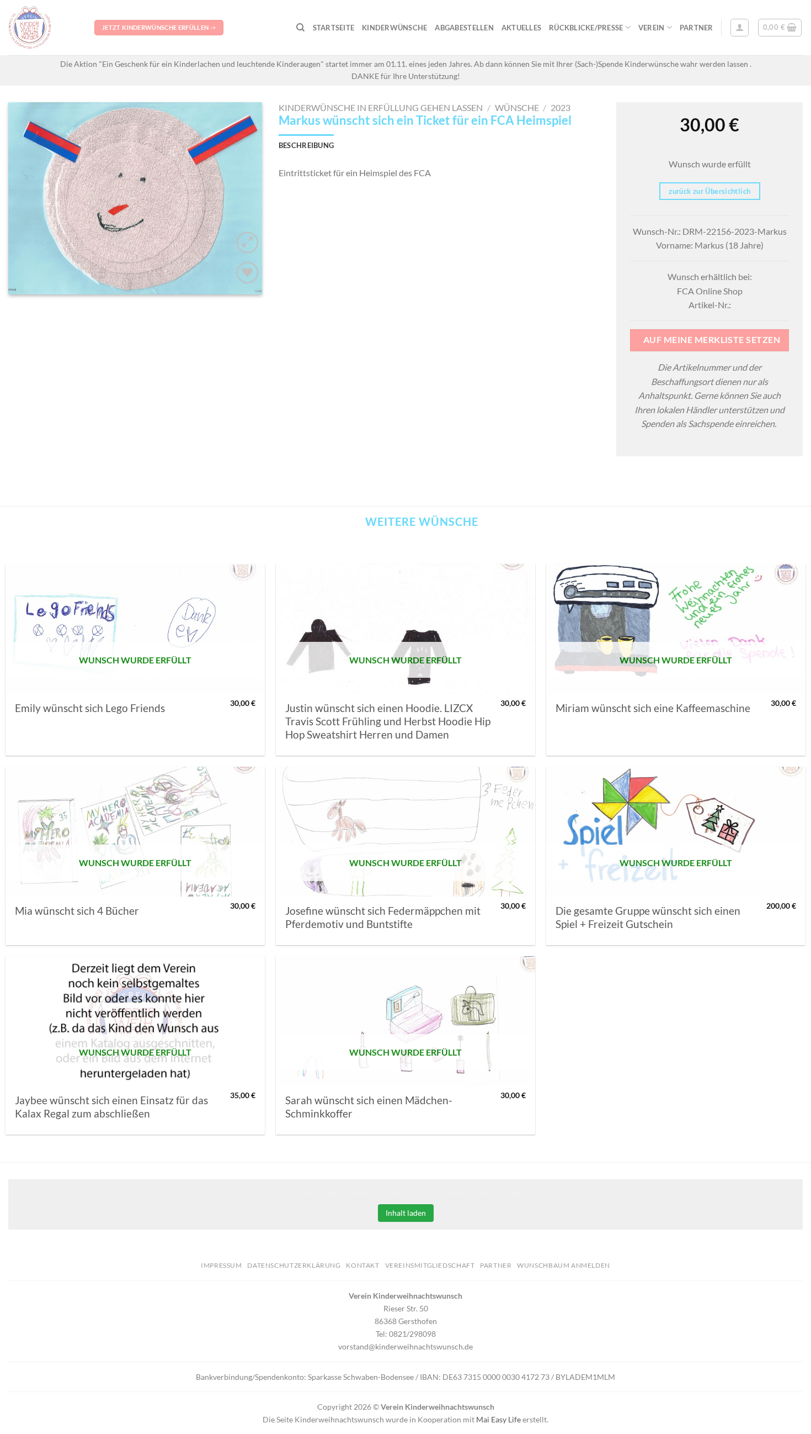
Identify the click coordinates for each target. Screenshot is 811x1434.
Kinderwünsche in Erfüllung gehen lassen (381, 107)
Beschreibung (306, 145)
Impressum (221, 1265)
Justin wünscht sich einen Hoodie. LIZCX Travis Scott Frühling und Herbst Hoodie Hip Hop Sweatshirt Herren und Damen (387, 721)
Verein (651, 27)
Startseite (334, 27)
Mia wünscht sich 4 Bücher (77, 911)
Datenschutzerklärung (293, 1265)
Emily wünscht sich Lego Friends (90, 708)
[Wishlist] (247, 272)
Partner (696, 27)
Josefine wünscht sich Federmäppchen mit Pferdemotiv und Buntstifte (383, 917)
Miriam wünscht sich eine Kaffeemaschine (653, 708)
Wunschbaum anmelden (563, 1265)
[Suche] (300, 27)
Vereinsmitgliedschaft (430, 1265)
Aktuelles (521, 27)
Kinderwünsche (394, 27)
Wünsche (517, 107)
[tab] (306, 145)
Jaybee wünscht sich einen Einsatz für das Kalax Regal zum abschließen (111, 1107)
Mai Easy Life (498, 1419)
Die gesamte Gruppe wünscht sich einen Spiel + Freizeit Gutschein (648, 917)
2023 (560, 107)
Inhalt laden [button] (406, 1212)
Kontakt (362, 1265)
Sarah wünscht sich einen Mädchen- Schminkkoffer (368, 1107)
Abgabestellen (464, 27)
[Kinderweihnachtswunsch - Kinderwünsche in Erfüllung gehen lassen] (43, 27)
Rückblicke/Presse (586, 27)
